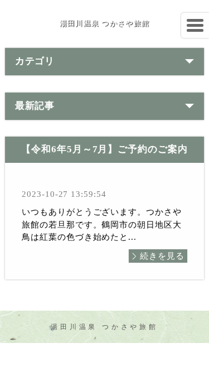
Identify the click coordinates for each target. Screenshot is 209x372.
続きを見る (162, 256)
